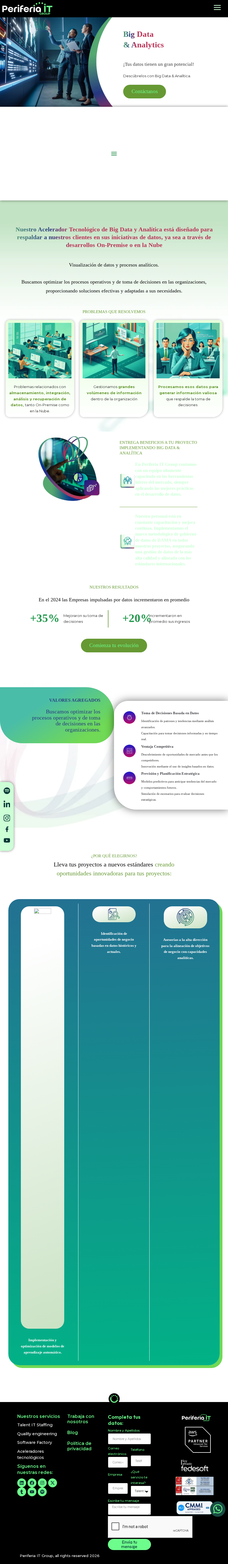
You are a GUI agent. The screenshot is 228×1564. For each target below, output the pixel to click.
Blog (72, 1432)
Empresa (115, 1474)
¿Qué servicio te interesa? (139, 1477)
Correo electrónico (117, 1451)
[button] (114, 153)
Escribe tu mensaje (123, 1501)
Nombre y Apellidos (124, 1430)
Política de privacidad (79, 1446)
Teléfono (137, 1450)
